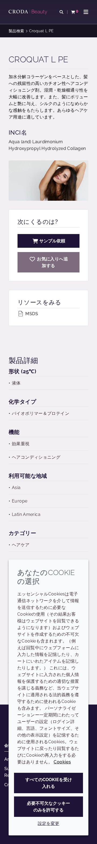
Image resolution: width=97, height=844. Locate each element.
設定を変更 (48, 823)
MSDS (31, 313)
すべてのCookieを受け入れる (48, 783)
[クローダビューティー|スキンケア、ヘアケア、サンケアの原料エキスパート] (28, 12)
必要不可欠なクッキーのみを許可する (48, 807)
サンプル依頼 (52, 240)
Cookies (62, 761)
